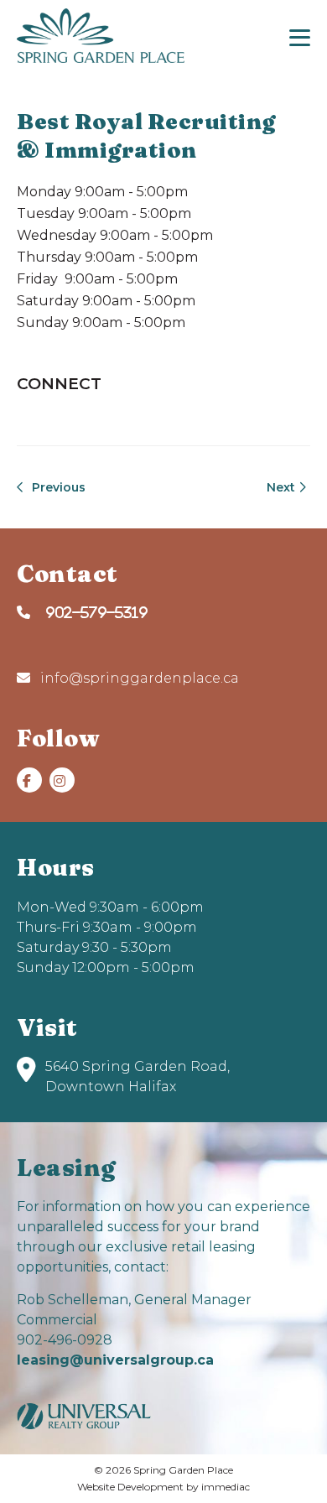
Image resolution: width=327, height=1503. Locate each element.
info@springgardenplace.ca (138, 678)
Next (282, 487)
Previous (57, 487)
